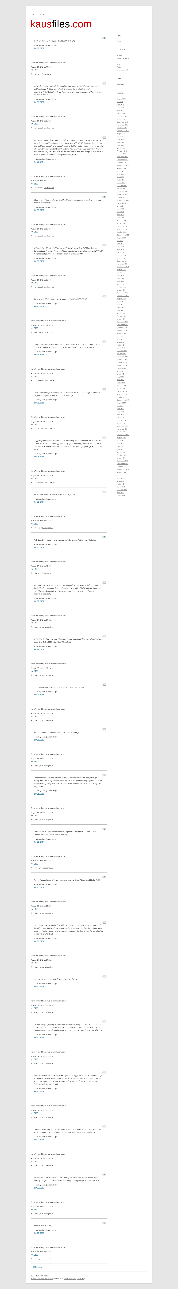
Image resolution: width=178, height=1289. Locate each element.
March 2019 (121, 348)
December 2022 (122, 226)
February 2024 (122, 186)
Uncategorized (47, 74)
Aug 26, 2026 (39, 740)
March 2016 (121, 452)
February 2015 (122, 490)
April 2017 (120, 414)
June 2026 (120, 105)
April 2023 (120, 215)
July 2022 (120, 241)
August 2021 (121, 270)
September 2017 (123, 400)
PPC (118, 61)
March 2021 (121, 284)
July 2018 (120, 371)
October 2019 (122, 328)
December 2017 (122, 391)
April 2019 (120, 345)
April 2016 (120, 449)
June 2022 (120, 244)
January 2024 (121, 189)
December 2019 (122, 322)
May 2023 (120, 212)
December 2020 (122, 293)
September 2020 (123, 296)
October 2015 (122, 467)
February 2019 (122, 351)
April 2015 (120, 484)
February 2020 (122, 316)
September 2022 (123, 235)
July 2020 (120, 301)
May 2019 (120, 342)
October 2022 (122, 232)
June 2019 (120, 339)
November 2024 (122, 160)
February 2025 (122, 151)
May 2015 (120, 481)
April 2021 (120, 281)
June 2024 (120, 174)
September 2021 (123, 267)
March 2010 (121, 495)
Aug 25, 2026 (39, 941)
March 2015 (121, 487)
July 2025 (120, 136)
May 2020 (120, 307)
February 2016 (122, 455)
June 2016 (120, 443)
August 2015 (121, 472)
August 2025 (121, 133)
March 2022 (121, 252)
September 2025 (123, 131)
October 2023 (122, 197)
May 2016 (120, 446)
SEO (118, 64)
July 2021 (120, 272)
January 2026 (121, 119)
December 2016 (122, 426)
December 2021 (122, 261)
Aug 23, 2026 (39, 1188)
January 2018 (121, 388)
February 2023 (122, 220)
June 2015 (120, 478)
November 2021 (122, 264)
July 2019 (120, 336)
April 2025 (120, 145)
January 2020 (121, 319)
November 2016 (122, 429)
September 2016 (123, 435)
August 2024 (121, 168)
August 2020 (121, 299)
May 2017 (120, 411)
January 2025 (121, 154)
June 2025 (120, 139)
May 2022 (120, 246)
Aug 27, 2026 (39, 601)
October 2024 (122, 162)
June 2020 (120, 304)
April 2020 (120, 310)
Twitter (119, 67)
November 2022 (122, 229)
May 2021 (120, 278)
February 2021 (122, 287)
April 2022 (120, 249)
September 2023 (123, 200)
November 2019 (122, 325)
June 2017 (120, 409)
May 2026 (120, 107)
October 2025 (122, 128)
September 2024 (123, 165)
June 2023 (120, 209)
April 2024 (120, 180)
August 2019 (121, 333)
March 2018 (121, 383)
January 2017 (121, 423)
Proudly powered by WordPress (42, 1279)
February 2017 (122, 420)
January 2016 (121, 458)
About (42, 14)
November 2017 (122, 394)
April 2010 (120, 493)
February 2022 (122, 255)
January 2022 (121, 258)
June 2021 (120, 275)
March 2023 (121, 217)
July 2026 (120, 102)
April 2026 (120, 110)
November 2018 (122, 359)
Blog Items (120, 55)
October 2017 (122, 397)
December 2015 (122, 461)
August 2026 (121, 99)
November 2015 (122, 464)
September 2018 (123, 365)
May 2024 (120, 177)
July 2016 (120, 440)
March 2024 (121, 183)
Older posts (36, 1267)
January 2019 (121, 354)
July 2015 (120, 475)
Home (33, 14)
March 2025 (121, 148)
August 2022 (121, 238)
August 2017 (121, 403)
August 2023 (121, 203)
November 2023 (122, 194)
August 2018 (121, 368)
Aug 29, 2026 (39, 48)
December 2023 (122, 191)
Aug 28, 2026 (39, 102)
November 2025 (122, 125)
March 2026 (121, 113)
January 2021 (121, 290)
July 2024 (120, 171)
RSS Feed (120, 84)
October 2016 (122, 432)
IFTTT (36, 70)
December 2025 (122, 122)
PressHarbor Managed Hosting (74, 1279)
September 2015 (123, 469)
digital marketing (123, 58)
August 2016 (121, 438)
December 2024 (122, 157)
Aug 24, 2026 (39, 1139)
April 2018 (120, 380)
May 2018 (120, 377)
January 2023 (121, 223)
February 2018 (122, 385)
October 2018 (122, 362)
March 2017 (121, 417)
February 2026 (122, 116)
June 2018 (120, 374)
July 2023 (120, 206)
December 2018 (122, 356)
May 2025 (120, 142)
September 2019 (123, 330)
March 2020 (121, 313)
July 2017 (120, 406)
